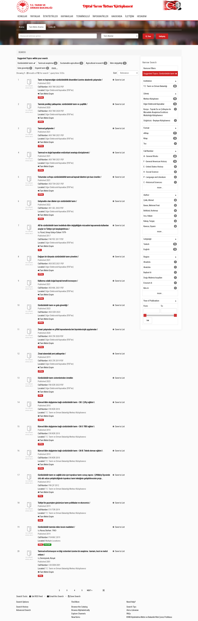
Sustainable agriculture (69, 63)
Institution (147, 81)
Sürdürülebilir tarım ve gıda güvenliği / (53, 305)
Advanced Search (23, 610)
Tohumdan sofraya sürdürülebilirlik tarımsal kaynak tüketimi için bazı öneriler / (69, 177)
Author (146, 195)
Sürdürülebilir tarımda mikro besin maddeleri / (56, 527)
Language (147, 239)
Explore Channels (78, 613)
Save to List (120, 80)
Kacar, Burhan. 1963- (48, 530)
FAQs (129, 613)
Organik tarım (40, 68)
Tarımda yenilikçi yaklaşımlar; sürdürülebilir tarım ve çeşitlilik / (62, 104)
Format (146, 128)
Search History (22, 607)
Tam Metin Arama (36, 27)
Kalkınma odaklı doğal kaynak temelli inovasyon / (58, 281)
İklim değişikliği (116, 63)
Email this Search (56, 596)
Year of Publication (151, 301)
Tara (149, 36)
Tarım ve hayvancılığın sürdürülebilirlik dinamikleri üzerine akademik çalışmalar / (70, 80)
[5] (104, 590)
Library (146, 93)
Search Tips (131, 607)
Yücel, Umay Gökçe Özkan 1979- (53, 232)
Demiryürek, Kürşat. (48, 558)
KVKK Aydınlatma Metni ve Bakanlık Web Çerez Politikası (149, 617)
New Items (75, 617)
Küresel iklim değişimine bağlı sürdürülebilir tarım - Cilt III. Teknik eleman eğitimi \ (70, 451)
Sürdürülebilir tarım (25, 63)
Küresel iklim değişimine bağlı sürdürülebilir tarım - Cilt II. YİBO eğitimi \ (66, 426)
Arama (21, 27)
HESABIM (141, 16)
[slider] (144, 315)
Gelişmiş (162, 36)
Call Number (148, 151)
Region (146, 257)
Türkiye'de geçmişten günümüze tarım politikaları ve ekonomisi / (64, 503)
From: (145, 306)
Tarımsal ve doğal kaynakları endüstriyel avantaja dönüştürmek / (64, 152)
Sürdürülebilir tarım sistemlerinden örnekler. (55, 378)
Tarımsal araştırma (45, 63)
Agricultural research (94, 63)
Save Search (75, 596)
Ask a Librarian (133, 610)
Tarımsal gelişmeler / (46, 128)
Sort (115, 73)
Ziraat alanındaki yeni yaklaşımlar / (52, 353)
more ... (55, 68)
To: (162, 306)
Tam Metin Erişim (47, 94)
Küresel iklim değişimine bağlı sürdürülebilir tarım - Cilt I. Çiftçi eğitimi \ (66, 402)
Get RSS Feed (37, 596)
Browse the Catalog (79, 607)
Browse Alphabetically (80, 610)
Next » (89, 590)
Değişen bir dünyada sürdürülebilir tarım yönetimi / (58, 256)
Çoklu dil (51, 27)
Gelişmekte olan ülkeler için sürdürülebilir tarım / (57, 201)
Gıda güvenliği (23, 68)
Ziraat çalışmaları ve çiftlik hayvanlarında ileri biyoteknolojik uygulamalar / (68, 329)
